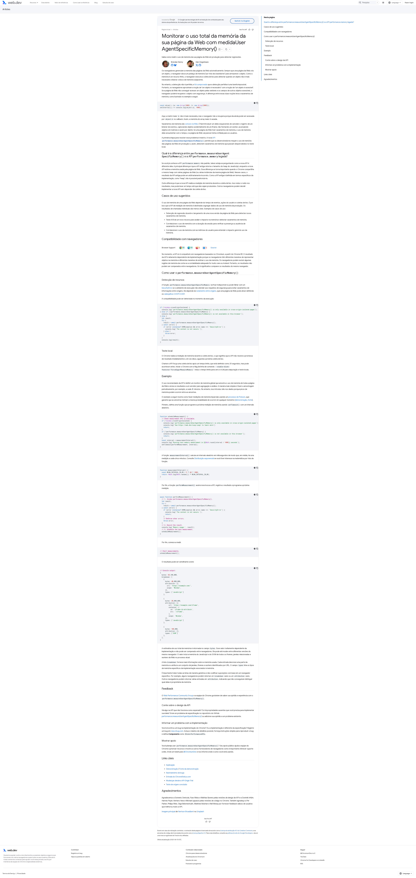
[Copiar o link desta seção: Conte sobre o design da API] (192, 705)
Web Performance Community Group (178, 696)
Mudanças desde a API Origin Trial (179, 781)
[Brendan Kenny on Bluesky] (175, 66)
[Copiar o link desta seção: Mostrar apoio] (178, 741)
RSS (301, 864)
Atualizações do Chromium (195, 857)
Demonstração (172, 769)
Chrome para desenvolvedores (196, 853)
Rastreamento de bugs (175, 773)
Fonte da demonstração (189, 769)
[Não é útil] (252, 29)
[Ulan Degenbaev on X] (197, 66)
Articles (6, 9)
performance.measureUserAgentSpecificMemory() (182, 716)
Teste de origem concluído (176, 784)
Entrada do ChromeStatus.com (178, 777)
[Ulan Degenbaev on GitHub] (200, 66)
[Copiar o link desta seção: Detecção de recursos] (186, 280)
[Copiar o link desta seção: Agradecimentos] (183, 791)
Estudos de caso (108, 3)
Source (213, 248)
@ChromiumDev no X (307, 853)
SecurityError (167, 288)
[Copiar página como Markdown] (226, 49)
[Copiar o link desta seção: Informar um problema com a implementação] (209, 723)
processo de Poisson (236, 397)
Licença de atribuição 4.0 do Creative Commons (236, 830)
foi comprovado (201, 85)
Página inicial (166, 30)
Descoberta (45, 3)
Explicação (170, 765)
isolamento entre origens (206, 291)
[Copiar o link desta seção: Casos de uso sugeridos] (192, 196)
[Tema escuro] (254, 103)
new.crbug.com (177, 731)
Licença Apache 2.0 (199, 833)
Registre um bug (76, 853)
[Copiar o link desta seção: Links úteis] (176, 758)
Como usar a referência (81, 3)
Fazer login (409, 3)
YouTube (303, 857)
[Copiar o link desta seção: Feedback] (175, 689)
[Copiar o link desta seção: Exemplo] (173, 376)
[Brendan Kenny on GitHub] (172, 66)
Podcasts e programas (193, 864)
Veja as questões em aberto (80, 857)
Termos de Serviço (9, 873)
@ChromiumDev (190, 752)
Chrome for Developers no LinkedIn (312, 860)
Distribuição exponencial (204, 458)
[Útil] (249, 29)
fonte (250, 400)
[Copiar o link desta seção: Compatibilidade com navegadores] (204, 239)
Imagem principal (168, 811)
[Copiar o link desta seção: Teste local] (174, 351)
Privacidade (21, 873)
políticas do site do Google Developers (240, 833)
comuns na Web (191, 124)
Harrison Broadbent (186, 811)
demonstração (241, 400)
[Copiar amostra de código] (257, 103)
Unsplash (200, 811)
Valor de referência (61, 3)
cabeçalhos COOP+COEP (174, 294)
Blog (96, 3)
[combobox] (368, 3)
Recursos (33, 3)
